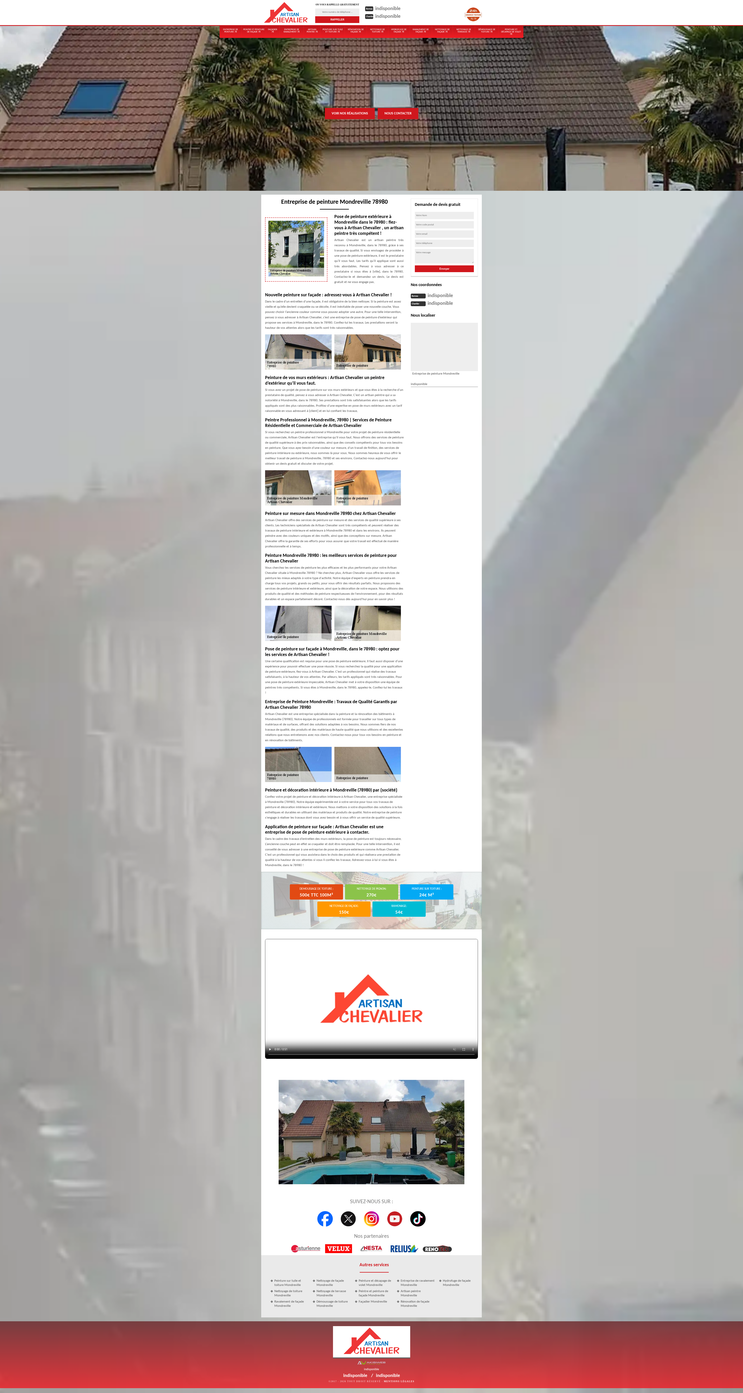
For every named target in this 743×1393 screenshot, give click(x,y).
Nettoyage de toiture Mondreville (288, 1293)
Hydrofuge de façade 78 (399, 30)
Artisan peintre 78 (312, 30)
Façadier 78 (272, 30)
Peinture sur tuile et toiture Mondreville (287, 1283)
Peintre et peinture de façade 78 (254, 30)
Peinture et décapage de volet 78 (511, 31)
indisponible (388, 8)
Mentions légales (399, 1381)
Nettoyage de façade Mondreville (330, 1283)
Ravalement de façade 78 (421, 30)
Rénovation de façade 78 (356, 30)
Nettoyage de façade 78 (442, 30)
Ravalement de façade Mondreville (289, 1304)
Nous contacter (398, 113)
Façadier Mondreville (373, 1301)
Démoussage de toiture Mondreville (332, 1304)
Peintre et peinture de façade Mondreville (373, 1293)
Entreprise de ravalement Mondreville (418, 1283)
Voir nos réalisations (350, 113)
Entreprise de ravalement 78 (292, 30)
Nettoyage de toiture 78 (377, 30)
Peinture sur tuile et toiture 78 (333, 30)
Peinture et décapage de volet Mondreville (375, 1283)
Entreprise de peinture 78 (230, 30)
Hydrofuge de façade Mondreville (457, 1283)
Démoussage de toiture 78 (486, 30)
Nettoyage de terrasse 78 (463, 30)
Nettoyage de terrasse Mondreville (331, 1293)
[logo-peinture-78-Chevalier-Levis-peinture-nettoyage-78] (285, 12)
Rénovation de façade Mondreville (415, 1304)
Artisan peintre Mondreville (411, 1293)
